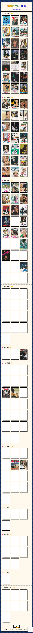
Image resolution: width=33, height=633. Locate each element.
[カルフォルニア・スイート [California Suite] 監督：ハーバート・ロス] (6, 138)
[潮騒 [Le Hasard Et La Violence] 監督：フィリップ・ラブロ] (6, 244)
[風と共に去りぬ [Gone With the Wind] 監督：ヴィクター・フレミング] (15, 104)
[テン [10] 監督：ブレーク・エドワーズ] (6, 594)
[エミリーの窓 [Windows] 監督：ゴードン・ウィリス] (15, 54)
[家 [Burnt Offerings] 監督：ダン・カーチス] (6, 66)
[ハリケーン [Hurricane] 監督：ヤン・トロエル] (23, 404)
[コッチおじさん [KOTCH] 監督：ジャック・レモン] (23, 172)
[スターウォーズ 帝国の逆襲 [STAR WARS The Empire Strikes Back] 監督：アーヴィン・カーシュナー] (15, 267)
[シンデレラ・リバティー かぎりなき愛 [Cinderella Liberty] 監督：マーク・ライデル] (6, 278)
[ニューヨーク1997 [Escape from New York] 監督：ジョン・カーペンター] (23, 354)
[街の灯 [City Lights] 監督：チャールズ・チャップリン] (15, 453)
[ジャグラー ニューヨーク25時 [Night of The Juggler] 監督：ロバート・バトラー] (23, 221)
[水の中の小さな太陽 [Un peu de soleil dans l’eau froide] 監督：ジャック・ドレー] (6, 465)
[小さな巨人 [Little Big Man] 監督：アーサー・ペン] (6, 293)
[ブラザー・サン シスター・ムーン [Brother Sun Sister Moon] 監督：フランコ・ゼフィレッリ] (6, 438)
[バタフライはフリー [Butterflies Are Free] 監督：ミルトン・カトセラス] (23, 426)
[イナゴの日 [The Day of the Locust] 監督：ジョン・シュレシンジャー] (23, 43)
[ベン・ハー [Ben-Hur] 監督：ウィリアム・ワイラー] (23, 381)
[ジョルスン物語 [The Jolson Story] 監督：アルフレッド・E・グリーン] (6, 210)
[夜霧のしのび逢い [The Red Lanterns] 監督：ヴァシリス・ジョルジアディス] (23, 514)
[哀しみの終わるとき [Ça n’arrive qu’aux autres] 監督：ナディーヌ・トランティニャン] (23, 115)
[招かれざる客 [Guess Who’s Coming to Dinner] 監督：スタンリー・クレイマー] (23, 453)
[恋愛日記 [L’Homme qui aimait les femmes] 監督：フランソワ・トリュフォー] (6, 563)
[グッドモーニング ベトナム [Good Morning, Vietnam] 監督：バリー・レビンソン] (23, 161)
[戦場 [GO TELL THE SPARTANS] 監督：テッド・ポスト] (23, 278)
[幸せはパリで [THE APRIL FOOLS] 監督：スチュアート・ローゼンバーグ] (6, 199)
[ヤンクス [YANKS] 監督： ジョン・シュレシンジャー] (23, 210)
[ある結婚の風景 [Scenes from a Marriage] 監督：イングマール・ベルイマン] (23, 66)
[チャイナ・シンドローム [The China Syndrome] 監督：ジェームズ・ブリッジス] (15, 305)
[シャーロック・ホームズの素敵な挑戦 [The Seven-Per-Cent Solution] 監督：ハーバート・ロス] (15, 233)
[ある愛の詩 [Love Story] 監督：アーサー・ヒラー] (15, 20)
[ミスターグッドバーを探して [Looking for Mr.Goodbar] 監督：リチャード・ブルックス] (23, 487)
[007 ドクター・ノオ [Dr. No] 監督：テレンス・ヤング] (23, 594)
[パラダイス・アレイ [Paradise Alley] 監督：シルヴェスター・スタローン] (15, 404)
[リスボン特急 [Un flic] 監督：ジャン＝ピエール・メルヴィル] (6, 552)
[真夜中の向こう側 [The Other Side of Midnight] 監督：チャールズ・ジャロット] (15, 487)
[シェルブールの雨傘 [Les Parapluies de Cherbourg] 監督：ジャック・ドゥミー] (23, 187)
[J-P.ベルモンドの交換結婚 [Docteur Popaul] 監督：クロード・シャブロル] (6, 233)
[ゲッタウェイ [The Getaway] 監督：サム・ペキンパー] (6, 104)
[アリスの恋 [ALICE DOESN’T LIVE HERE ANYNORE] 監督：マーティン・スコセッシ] (6, 88)
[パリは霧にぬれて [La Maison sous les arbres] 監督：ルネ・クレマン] (15, 370)
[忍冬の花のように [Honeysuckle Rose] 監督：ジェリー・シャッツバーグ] (23, 255)
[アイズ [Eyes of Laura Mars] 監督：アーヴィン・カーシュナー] (15, 66)
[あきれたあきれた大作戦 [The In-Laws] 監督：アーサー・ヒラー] (6, 77)
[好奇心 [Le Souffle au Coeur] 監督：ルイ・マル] (23, 104)
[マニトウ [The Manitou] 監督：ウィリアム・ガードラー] (23, 465)
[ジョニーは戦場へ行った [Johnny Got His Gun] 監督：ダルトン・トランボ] (23, 199)
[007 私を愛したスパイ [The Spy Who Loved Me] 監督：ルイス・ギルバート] (6, 617)
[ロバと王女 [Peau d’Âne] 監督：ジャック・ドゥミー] (23, 541)
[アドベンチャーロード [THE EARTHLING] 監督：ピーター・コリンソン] (23, 32)
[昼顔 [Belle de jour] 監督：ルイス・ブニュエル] (15, 392)
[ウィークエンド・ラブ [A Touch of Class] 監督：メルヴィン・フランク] (15, 88)
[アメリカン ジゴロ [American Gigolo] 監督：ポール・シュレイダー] (6, 54)
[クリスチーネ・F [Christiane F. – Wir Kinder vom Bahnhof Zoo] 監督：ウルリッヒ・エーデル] (23, 149)
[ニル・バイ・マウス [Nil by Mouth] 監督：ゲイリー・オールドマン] (15, 354)
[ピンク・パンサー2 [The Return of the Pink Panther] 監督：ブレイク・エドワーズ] (6, 426)
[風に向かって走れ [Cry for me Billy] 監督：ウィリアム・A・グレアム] (6, 172)
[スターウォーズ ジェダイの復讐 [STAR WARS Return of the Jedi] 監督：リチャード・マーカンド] (6, 267)
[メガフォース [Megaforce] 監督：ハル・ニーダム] (15, 465)
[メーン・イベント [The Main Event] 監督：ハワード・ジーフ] (15, 476)
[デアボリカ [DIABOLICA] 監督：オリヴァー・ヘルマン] (6, 305)
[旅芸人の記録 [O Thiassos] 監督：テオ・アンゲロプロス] (23, 327)
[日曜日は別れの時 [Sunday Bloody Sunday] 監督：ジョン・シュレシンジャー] (6, 354)
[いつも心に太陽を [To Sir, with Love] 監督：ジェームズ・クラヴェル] (6, 32)
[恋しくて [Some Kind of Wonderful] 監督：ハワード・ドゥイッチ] (6, 161)
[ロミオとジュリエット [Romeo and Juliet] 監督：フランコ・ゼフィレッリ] (15, 563)
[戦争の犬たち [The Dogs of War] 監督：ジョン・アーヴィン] (6, 221)
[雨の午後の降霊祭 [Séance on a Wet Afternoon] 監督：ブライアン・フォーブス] (23, 77)
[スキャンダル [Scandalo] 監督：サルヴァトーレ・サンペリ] (6, 255)
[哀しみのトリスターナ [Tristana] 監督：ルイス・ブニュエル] (15, 115)
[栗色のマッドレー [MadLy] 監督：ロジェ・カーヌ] (6, 115)
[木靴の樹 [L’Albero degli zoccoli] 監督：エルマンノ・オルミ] (23, 127)
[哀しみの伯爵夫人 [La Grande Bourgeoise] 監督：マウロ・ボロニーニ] (15, 161)
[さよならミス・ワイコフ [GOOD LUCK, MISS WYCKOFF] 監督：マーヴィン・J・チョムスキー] (23, 244)
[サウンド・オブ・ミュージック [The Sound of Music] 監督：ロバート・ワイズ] (6, 187)
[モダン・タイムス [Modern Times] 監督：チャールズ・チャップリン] (6, 453)
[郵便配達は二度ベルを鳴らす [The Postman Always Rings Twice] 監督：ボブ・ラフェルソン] (6, 525)
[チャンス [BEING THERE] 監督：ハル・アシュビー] (6, 339)
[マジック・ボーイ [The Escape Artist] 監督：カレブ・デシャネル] (6, 487)
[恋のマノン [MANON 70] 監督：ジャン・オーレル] (6, 127)
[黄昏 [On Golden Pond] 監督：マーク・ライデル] (23, 305)
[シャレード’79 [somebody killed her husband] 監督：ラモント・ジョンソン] (15, 221)
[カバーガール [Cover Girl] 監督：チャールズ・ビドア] (23, 138)
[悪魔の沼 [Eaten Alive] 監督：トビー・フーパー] (23, 54)
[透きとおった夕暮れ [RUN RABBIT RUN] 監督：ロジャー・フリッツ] (15, 187)
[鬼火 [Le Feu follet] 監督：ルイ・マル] (15, 77)
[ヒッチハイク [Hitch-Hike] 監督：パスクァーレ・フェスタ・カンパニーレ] (15, 438)
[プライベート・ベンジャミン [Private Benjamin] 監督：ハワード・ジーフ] (15, 426)
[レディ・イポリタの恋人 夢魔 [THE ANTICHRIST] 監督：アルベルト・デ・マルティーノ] (23, 552)
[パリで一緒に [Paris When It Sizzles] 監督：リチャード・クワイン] (23, 370)
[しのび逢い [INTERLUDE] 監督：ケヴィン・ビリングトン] (15, 199)
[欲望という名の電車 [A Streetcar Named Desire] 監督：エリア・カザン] (6, 514)
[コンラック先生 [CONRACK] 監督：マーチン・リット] (15, 172)
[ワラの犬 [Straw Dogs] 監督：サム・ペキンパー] (6, 579)
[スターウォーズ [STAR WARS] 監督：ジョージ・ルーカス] (23, 267)
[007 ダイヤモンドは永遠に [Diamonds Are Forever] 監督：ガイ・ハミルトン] (15, 606)
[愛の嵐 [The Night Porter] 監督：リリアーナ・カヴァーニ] (15, 43)
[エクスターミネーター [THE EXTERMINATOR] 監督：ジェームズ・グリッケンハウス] (23, 88)
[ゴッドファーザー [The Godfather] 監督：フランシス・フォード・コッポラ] (15, 127)
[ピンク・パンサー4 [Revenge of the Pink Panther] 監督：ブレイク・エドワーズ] (15, 415)
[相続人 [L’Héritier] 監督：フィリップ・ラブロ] (15, 244)
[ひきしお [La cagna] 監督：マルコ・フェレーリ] (6, 381)
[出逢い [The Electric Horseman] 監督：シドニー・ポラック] (6, 316)
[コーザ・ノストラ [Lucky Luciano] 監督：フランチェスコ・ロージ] (15, 138)
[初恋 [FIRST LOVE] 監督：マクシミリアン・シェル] (6, 370)
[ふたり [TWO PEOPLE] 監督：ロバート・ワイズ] (15, 381)
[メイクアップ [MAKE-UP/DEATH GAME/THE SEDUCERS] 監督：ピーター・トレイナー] (6, 476)
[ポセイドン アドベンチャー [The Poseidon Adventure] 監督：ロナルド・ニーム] (6, 392)
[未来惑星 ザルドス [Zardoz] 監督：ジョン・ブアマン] (23, 476)
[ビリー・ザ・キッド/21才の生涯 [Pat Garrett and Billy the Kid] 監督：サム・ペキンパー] (6, 404)
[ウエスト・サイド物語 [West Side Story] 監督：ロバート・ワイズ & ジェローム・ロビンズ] (6, 20)
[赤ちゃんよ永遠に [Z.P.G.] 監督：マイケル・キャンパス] (15, 32)
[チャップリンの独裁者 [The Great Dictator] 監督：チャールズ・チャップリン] (15, 293)
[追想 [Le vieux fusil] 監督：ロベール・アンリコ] (6, 327)
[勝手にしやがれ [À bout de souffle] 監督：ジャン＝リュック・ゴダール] (15, 149)
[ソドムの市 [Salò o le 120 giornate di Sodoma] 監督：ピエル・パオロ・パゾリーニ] (15, 255)
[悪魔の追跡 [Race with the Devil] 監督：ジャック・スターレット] (6, 43)
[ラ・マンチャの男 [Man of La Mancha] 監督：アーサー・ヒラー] (6, 541)
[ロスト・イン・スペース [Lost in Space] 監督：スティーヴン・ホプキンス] (15, 552)
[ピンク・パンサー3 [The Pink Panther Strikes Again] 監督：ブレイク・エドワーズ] (23, 415)
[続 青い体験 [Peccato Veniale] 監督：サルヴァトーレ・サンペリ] (15, 278)
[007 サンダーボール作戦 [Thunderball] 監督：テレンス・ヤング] (6, 606)
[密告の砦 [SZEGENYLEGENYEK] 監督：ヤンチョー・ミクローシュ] (6, 499)
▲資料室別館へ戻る (16, 9)
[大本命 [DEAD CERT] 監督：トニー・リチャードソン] (23, 316)
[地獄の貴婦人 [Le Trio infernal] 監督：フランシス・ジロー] (23, 233)
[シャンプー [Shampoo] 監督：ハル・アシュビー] (15, 210)
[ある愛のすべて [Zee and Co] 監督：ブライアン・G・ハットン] (23, 20)
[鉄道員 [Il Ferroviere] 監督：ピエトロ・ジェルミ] (23, 293)
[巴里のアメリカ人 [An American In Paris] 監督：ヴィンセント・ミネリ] (6, 415)
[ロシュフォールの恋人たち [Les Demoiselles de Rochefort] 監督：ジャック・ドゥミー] (15, 541)
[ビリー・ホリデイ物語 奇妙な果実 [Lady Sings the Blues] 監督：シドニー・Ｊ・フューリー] (23, 392)
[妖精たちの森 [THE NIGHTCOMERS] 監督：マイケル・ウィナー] (15, 514)
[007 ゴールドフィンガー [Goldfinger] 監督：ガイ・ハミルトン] (23, 606)
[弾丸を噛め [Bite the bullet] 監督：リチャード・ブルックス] (15, 316)
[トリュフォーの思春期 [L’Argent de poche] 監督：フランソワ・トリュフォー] (15, 327)
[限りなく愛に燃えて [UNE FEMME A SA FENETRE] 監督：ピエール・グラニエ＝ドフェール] (6, 149)
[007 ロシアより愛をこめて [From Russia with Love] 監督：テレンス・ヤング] (15, 594)
